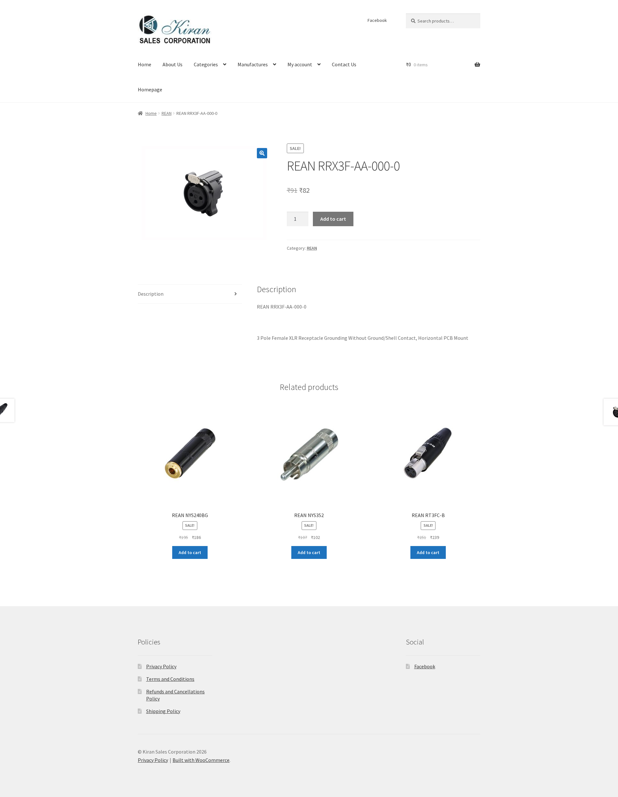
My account (299, 64)
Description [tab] (151, 294)
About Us (173, 64)
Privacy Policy (161, 666)
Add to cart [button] (190, 552)
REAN (167, 113)
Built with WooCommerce (201, 760)
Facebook (377, 20)
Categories (206, 64)
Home (144, 64)
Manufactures (253, 64)
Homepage (150, 89)
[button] (262, 153)
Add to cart (333, 219)
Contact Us (344, 64)
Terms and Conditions (170, 679)
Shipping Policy (163, 711)
